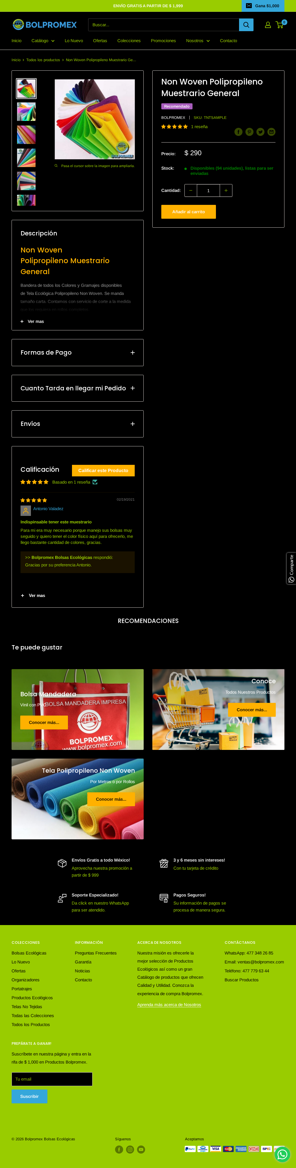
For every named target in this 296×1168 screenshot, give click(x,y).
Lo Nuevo (74, 40)
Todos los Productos (31, 1024)
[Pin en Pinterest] (249, 132)
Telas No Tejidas (27, 1006)
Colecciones (129, 40)
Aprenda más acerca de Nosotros (169, 1004)
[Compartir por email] (271, 132)
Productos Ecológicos (32, 997)
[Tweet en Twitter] (260, 132)
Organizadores (26, 979)
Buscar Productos (242, 979)
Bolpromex (173, 117)
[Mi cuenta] (268, 25)
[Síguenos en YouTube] (141, 1149)
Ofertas (100, 40)
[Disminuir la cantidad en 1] (191, 190)
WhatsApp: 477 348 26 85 (249, 952)
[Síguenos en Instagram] (130, 1149)
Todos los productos (43, 60)
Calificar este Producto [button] (103, 470)
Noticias (82, 970)
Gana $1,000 (267, 5)
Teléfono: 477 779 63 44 (247, 970)
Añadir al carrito (188, 211)
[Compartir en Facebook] (238, 132)
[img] (34, 500)
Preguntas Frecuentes (96, 952)
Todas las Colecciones (33, 1015)
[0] (279, 24)
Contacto (228, 40)
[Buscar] (246, 24)
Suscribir (29, 1096)
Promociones (163, 40)
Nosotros (195, 40)
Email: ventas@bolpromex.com (254, 961)
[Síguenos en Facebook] (119, 1149)
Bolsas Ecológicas (29, 952)
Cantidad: (171, 190)
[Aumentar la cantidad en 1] (226, 190)
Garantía (83, 961)
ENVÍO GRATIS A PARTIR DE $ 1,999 (148, 5)
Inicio (16, 40)
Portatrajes (22, 988)
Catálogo (40, 40)
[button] (175, 126)
